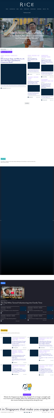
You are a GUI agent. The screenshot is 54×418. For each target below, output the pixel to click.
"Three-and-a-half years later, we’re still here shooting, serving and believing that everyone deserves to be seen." (33, 93)
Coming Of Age (43, 58)
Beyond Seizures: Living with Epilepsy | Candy (35, 310)
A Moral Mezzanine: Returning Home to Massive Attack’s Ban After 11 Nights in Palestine (45, 342)
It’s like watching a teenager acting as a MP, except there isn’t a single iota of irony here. (13, 85)
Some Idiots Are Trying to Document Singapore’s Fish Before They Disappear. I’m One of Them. (19, 370)
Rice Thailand (44, 412)
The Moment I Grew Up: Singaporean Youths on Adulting (37, 318)
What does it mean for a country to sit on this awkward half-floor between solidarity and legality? (46, 345)
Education (20, 30)
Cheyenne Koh (26, 42)
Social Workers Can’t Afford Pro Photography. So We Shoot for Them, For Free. (33, 82)
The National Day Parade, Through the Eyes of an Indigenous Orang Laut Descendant (46, 85)
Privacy (52, 412)
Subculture (29, 78)
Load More (27, 103)
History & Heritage (21, 338)
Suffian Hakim (43, 347)
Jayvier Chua (42, 360)
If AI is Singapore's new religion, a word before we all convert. (46, 358)
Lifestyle (13, 339)
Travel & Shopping (41, 339)
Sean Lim (31, 74)
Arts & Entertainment (44, 79)
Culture (10, 49)
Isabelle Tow (15, 362)
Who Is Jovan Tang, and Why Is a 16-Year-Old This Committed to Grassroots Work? (13, 60)
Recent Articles (3, 49)
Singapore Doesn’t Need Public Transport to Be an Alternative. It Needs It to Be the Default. (47, 61)
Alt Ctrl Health (3, 309)
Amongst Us (43, 82)
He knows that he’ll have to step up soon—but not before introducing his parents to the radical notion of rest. (19, 360)
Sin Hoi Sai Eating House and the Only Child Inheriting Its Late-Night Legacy (18, 356)
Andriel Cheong (16, 374)
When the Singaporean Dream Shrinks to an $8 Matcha (32, 59)
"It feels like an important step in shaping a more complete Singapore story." (47, 97)
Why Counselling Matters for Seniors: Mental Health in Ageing (10, 311)
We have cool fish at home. (15, 372)
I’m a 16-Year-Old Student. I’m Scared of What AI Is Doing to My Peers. (45, 355)
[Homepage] (27, 5)
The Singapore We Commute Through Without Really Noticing (45, 369)
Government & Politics (32, 30)
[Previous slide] (1, 33)
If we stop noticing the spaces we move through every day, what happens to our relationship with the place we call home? (46, 372)
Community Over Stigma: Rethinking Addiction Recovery (8, 319)
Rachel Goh (31, 97)
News (8, 49)
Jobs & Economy (34, 55)
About (49, 412)
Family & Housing (25, 30)
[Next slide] (53, 33)
